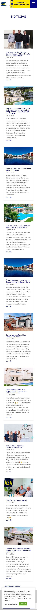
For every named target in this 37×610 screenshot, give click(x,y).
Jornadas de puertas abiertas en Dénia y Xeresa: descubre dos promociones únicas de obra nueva (18, 111)
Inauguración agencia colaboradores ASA (15, 446)
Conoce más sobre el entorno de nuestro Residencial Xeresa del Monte (18, 550)
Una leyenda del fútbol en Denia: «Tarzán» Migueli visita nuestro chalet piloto (18, 54)
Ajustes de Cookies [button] (11, 604)
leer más (9, 80)
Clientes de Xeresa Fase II (16, 500)
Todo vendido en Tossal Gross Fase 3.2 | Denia (18, 169)
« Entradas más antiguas (12, 586)
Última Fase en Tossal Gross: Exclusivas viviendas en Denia (18, 281)
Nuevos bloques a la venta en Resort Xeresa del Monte (18, 226)
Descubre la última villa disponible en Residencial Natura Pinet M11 (16, 391)
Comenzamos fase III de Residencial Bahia (16, 336)
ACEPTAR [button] (23, 604)
